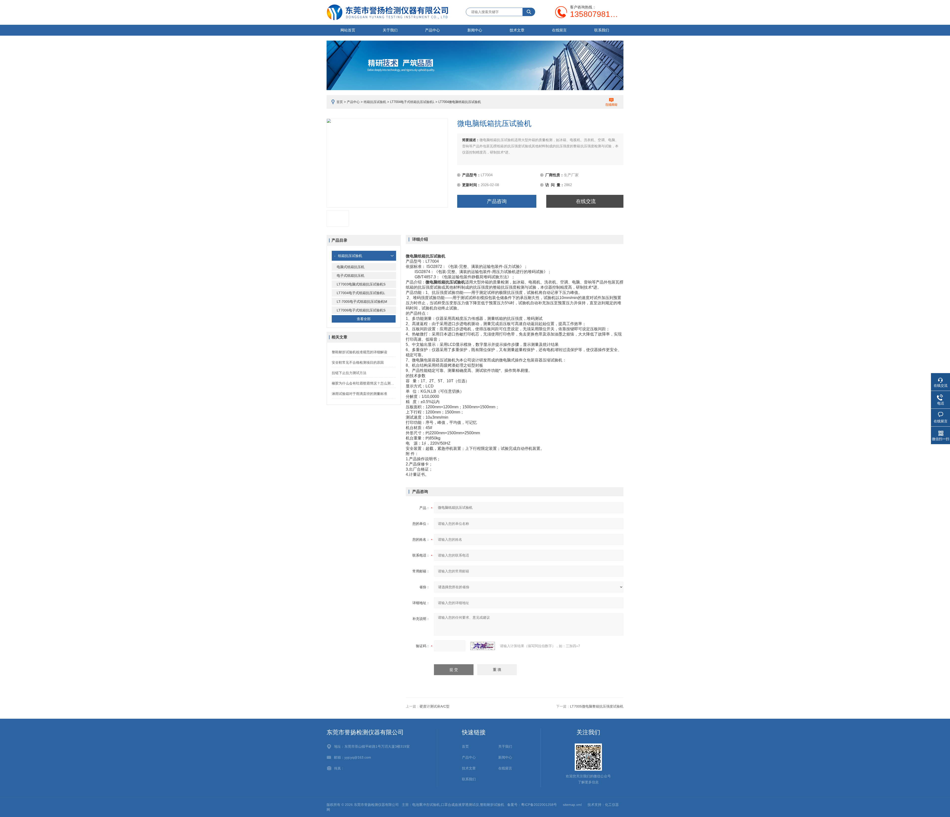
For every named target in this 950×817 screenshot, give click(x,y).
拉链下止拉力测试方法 (349, 373)
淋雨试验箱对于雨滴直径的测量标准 (359, 394)
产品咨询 (497, 201)
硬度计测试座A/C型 (435, 706)
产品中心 (432, 30)
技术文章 (517, 30)
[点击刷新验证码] (482, 646)
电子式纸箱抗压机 (350, 276)
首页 (339, 102)
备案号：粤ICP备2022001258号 (532, 805)
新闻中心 (474, 30)
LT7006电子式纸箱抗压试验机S (361, 310)
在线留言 (559, 30)
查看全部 (364, 319)
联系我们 (601, 30)
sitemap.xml (572, 805)
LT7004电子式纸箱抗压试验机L (412, 102)
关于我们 (390, 30)
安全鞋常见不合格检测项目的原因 (358, 362)
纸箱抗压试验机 (375, 102)
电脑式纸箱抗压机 (350, 267)
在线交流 (586, 201)
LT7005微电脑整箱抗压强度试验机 (596, 706)
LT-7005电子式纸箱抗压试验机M (362, 302)
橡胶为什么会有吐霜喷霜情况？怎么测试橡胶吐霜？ (364, 383)
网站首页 (347, 30)
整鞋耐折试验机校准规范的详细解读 (359, 352)
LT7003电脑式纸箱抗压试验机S (361, 284)
